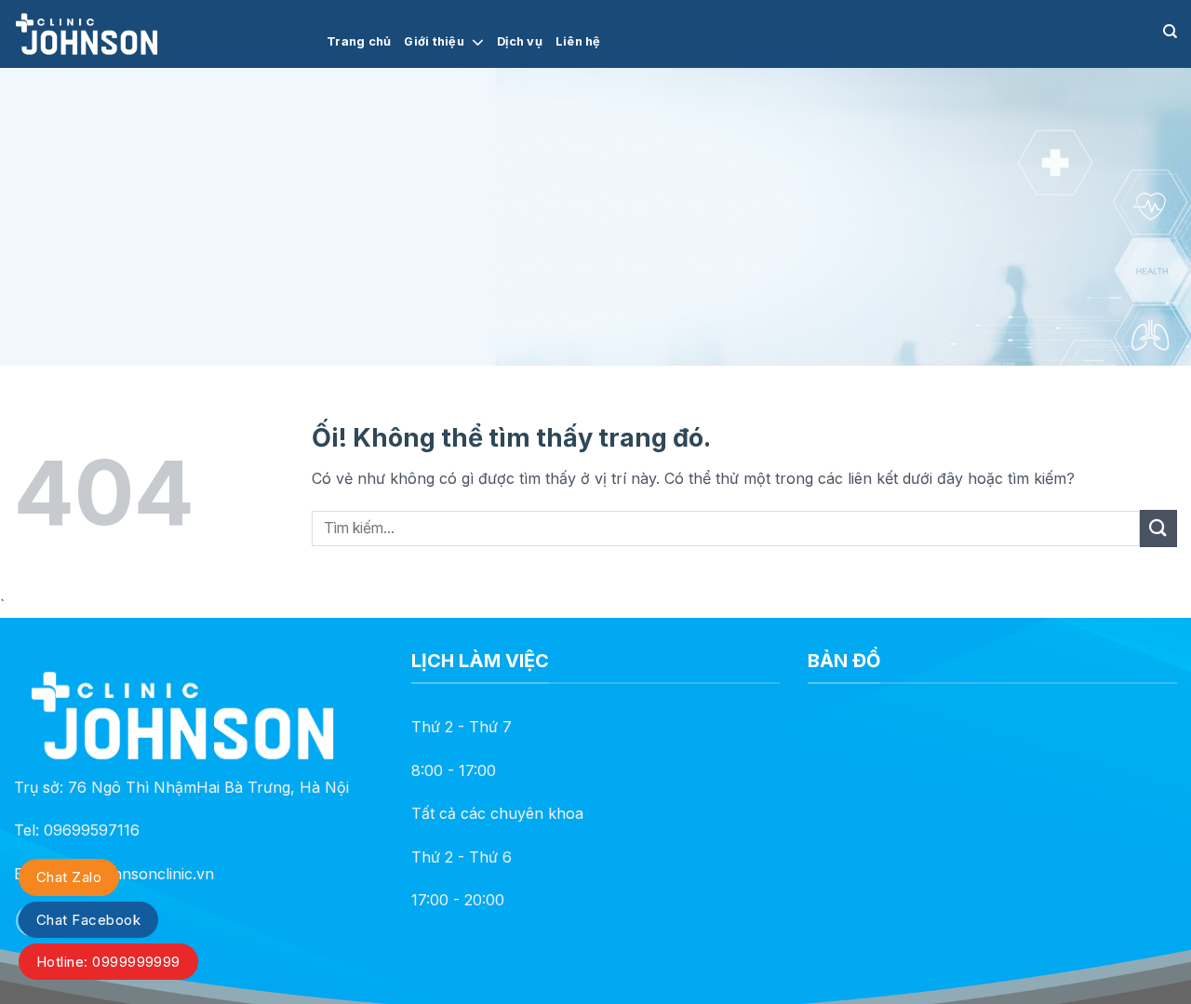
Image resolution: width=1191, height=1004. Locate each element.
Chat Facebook (88, 920)
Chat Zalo (68, 877)
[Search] (1170, 31)
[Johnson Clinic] (156, 34)
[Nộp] (1158, 528)
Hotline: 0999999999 (108, 962)
